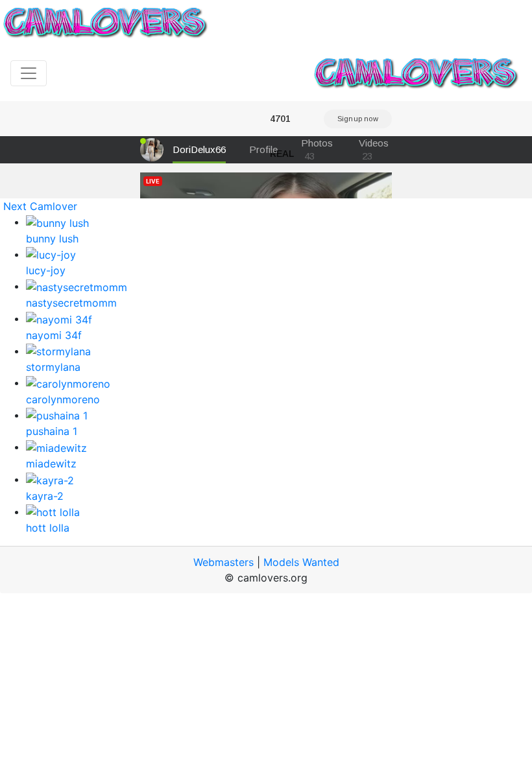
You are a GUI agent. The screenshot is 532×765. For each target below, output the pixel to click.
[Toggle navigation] (28, 73)
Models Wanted (301, 562)
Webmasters (223, 562)
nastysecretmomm (71, 302)
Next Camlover (40, 206)
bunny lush (52, 238)
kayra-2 (45, 495)
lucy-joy (46, 270)
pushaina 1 (51, 431)
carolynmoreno (63, 399)
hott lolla (47, 527)
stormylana (53, 366)
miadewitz (51, 463)
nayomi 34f (54, 335)
